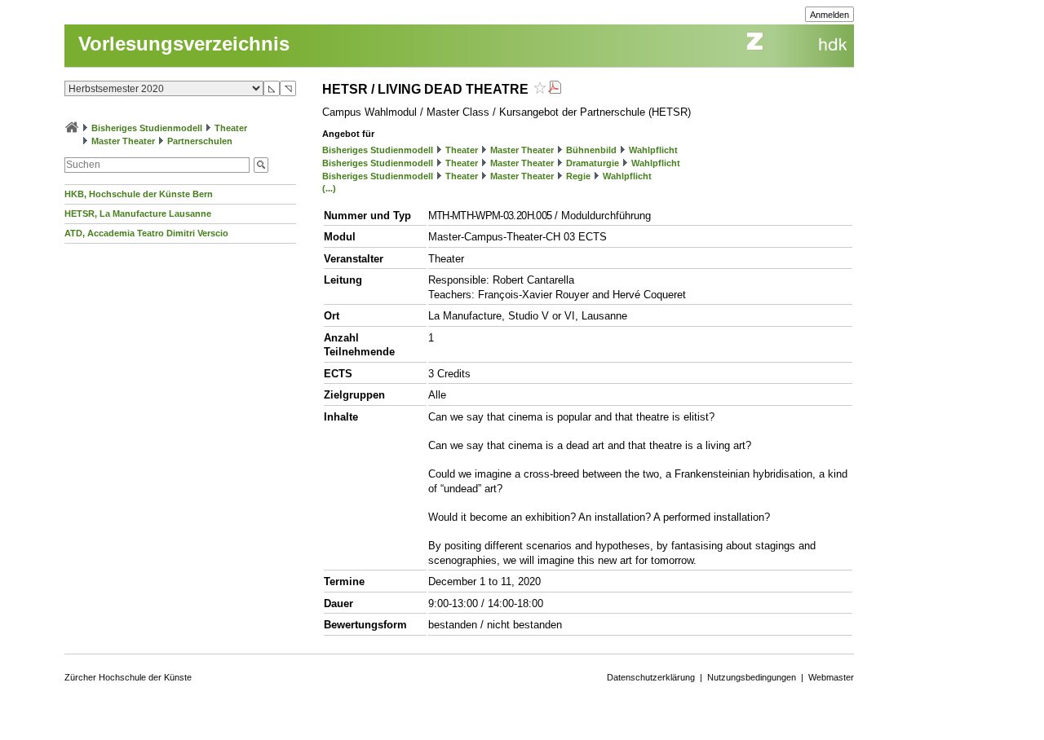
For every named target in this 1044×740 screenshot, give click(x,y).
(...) (329, 188)
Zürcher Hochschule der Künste (128, 677)
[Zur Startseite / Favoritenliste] (71, 128)
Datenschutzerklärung (651, 677)
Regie (578, 176)
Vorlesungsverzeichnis (184, 44)
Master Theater (123, 141)
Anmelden (829, 15)
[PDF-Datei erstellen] (554, 89)
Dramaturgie (592, 163)
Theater (231, 128)
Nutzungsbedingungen (751, 677)
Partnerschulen (199, 141)
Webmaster (831, 677)
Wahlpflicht (653, 150)
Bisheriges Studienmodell (146, 128)
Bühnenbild (591, 150)
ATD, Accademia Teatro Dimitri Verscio (146, 233)
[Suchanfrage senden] (261, 165)
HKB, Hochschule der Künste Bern (138, 194)
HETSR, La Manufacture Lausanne (137, 213)
